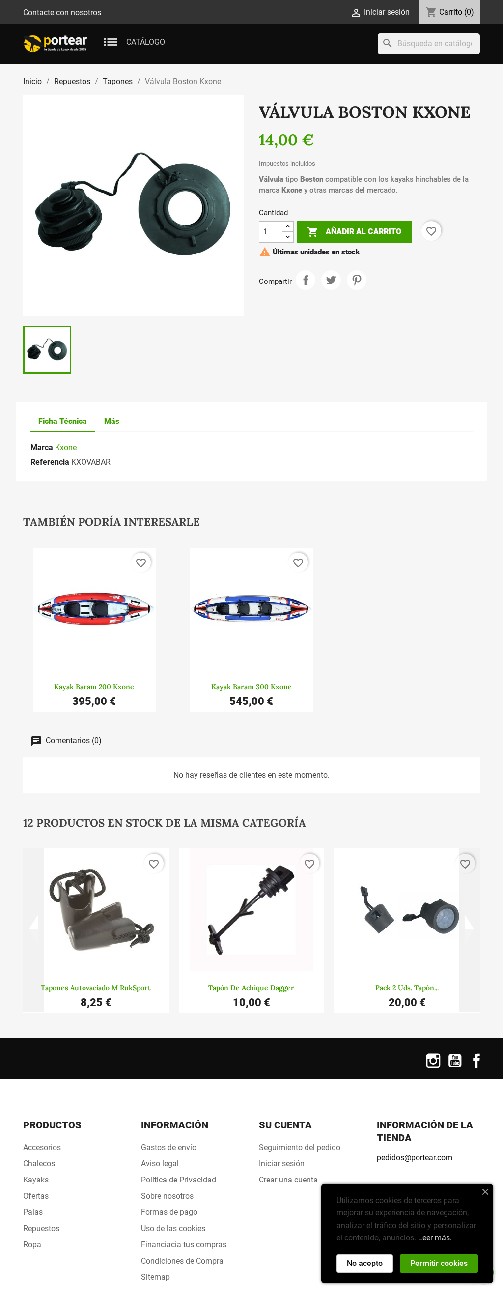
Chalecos (39, 1163)
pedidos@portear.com (414, 1157)
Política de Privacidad (178, 1179)
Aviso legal (160, 1163)
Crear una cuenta (288, 1179)
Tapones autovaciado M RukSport (96, 988)
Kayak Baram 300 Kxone (251, 686)
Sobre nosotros (167, 1196)
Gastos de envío (168, 1147)
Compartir (305, 280)
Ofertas (36, 1196)
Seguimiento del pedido (299, 1147)
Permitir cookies (439, 1263)
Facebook (476, 1066)
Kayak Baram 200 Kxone (94, 686)
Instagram (433, 1066)
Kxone (66, 447)
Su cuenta (285, 1125)
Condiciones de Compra (182, 1260)
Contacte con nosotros (62, 12)
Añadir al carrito (354, 232)
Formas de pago (169, 1212)
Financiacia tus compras (183, 1244)
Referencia (49, 462)
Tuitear (331, 280)
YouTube (455, 1066)
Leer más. (435, 1237)
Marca (41, 447)
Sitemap (155, 1277)
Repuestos (41, 1228)
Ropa (32, 1244)
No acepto (365, 1263)
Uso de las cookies (173, 1228)
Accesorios (42, 1147)
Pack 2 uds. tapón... (407, 988)
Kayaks (36, 1179)
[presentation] (33, 930)
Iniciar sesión (282, 1163)
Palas (33, 1212)
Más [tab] (111, 421)
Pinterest (356, 280)
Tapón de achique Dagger (251, 988)
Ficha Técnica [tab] (62, 421)
